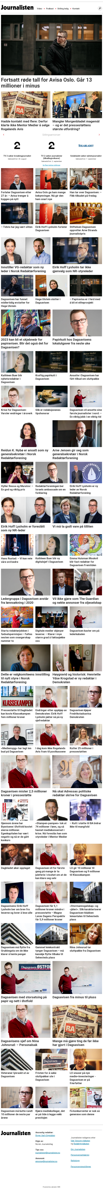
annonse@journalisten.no (46, 1161)
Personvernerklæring (80, 1155)
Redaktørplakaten (81, 1144)
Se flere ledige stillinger (51, 165)
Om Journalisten (78, 1149)
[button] (3, 134)
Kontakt (76, 9)
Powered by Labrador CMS (51, 1187)
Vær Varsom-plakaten (80, 1140)
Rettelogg (75, 1160)
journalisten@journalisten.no (47, 1153)
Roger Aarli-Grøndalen (45, 1135)
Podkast (50, 9)
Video (39, 9)
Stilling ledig (62, 9)
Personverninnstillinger (81, 1166)
